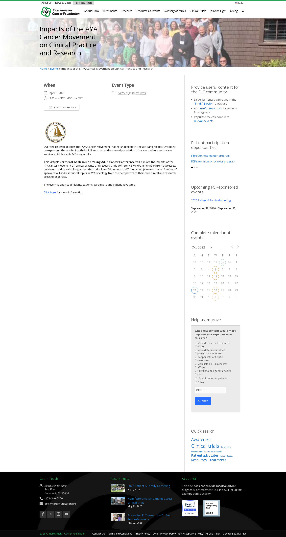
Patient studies (226, 456)
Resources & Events (148, 11)
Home (44, 68)
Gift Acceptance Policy (190, 533)
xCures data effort (202, 161)
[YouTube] (66, 514)
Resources (199, 460)
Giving (234, 11)
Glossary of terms (175, 11)
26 (215, 290)
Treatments (109, 11)
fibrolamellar (197, 451)
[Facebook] (43, 514)
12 (215, 276)
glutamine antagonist (213, 451)
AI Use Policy (213, 533)
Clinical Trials (198, 11)
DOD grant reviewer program (209, 155)
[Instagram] (58, 514)
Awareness (201, 439)
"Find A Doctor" (204, 103)
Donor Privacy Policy (164, 533)
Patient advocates (204, 455)
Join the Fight (218, 11)
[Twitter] (50, 514)
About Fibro (91, 11)
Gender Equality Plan (234, 533)
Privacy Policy (142, 533)
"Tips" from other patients (212, 378)
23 (194, 290)
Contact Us (98, 533)
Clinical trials (205, 446)
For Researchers (83, 2)
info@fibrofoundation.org (61, 504)
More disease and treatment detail (213, 344)
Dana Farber (226, 447)
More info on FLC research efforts (212, 365)
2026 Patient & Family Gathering (211, 200)
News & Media (63, 2)
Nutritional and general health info (214, 372)
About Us (46, 2)
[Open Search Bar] (243, 11)
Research (126, 11)
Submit (203, 401)
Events (54, 68)
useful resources (211, 108)
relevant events (204, 121)
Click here (50, 192)
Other (200, 382)
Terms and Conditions (119, 533)
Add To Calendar (63, 107)
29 (222, 262)
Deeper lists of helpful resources (210, 358)
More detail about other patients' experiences (211, 351)
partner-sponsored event (132, 93)
